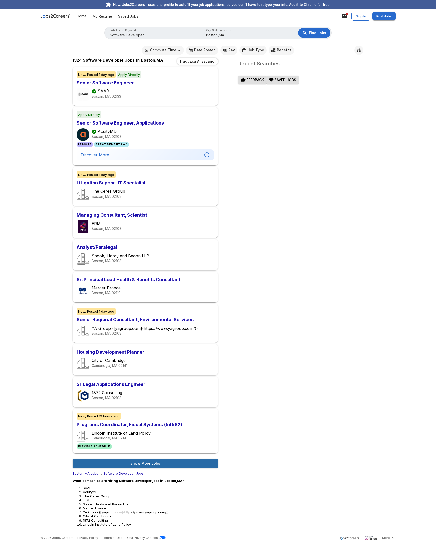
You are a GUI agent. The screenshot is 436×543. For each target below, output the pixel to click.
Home (82, 16)
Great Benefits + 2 (111, 144)
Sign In (361, 16)
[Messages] (344, 16)
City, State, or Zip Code (220, 30)
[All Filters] (358, 50)
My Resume (102, 16)
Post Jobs (384, 16)
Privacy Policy (87, 538)
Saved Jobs (128, 16)
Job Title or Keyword (123, 30)
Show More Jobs (145, 463)
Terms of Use (112, 538)
